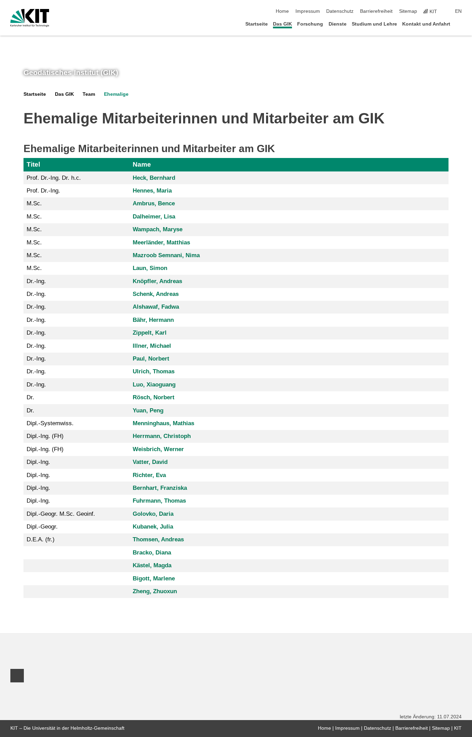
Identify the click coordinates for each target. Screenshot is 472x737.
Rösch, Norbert (153, 397)
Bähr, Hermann (153, 320)
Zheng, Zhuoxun (155, 591)
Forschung (310, 24)
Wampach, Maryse (157, 229)
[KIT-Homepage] (29, 18)
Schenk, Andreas (156, 294)
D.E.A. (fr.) (41, 539)
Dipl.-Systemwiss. (50, 423)
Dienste (338, 24)
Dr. (30, 397)
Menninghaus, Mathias (163, 423)
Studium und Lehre (374, 24)
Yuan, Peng (148, 410)
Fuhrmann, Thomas (159, 500)
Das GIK (282, 24)
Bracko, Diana (152, 552)
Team (89, 94)
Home (282, 11)
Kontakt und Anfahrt (426, 24)
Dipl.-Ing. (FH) (45, 436)
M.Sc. (34, 203)
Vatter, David (150, 462)
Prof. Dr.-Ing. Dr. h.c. (54, 178)
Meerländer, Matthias (161, 242)
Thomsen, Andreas (158, 539)
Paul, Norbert (151, 358)
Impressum (307, 11)
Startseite (256, 24)
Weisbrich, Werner (158, 449)
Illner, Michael (152, 346)
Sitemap (408, 11)
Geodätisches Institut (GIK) (70, 72)
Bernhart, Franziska (160, 488)
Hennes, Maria (152, 190)
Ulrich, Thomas (153, 371)
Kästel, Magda (152, 565)
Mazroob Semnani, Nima (166, 255)
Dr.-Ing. (36, 281)
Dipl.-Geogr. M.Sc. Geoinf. (61, 514)
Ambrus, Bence (154, 203)
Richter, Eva (149, 475)
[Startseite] (459, 24)
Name (142, 164)
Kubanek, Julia (153, 526)
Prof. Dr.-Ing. (43, 190)
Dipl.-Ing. (38, 462)
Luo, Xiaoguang (154, 384)
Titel (33, 164)
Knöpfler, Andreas (157, 281)
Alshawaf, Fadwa (156, 307)
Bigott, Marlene (154, 578)
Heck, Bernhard (154, 178)
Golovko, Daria (153, 514)
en (458, 11)
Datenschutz (339, 11)
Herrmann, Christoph (162, 436)
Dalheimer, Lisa (154, 216)
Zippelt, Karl (150, 332)
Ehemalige (116, 94)
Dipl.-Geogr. (42, 526)
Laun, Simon (150, 268)
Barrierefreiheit (376, 11)
